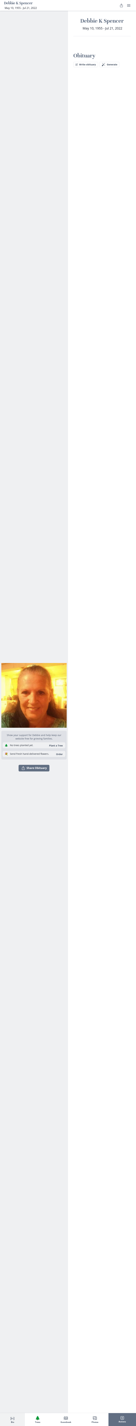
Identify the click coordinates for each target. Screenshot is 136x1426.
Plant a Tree (56, 745)
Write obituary (87, 64)
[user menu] (128, 5)
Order (59, 754)
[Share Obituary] (121, 5)
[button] (34, 695)
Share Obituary (37, 768)
